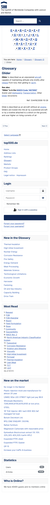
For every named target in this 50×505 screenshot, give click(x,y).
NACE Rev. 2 (11, 334)
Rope (8, 326)
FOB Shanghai (12, 318)
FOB (8, 315)
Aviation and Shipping (16, 348)
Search (44, 21)
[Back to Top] (46, 500)
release (5, 83)
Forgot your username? (14, 226)
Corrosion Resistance (16, 346)
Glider (4, 96)
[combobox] (25, 21)
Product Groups (11, 168)
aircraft (38, 77)
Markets (7, 164)
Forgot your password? (14, 223)
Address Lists (10, 153)
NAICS (20, 90)
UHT (9, 368)
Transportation (29, 93)
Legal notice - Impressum (15, 175)
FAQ (5, 171)
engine (43, 107)
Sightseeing (17, 93)
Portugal (10, 357)
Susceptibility (12, 332)
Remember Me (13, 204)
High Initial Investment (16, 354)
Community (11, 329)
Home (6, 149)
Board (8, 321)
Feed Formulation (13, 323)
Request (9, 312)
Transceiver (12, 343)
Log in (25, 217)
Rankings (8, 157)
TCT (9, 365)
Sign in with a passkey (27, 210)
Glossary (8, 160)
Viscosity (11, 351)
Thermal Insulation (15, 360)
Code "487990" (30, 90)
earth (33, 83)
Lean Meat (11, 362)
